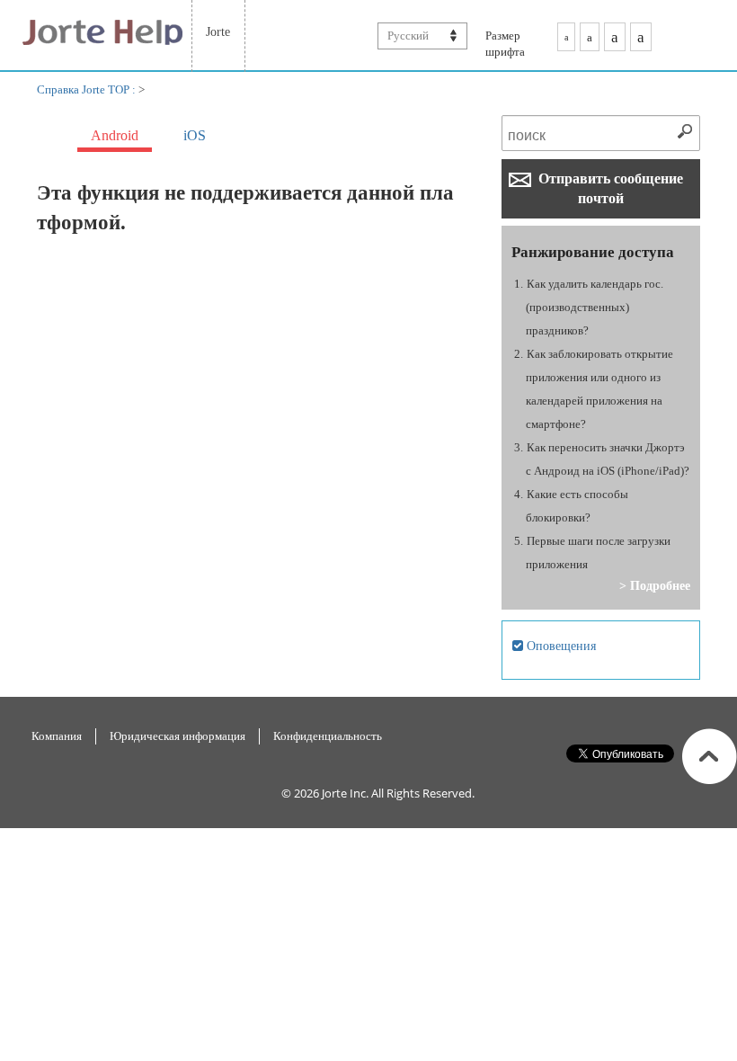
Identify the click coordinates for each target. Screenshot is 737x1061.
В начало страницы (709, 756)
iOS (194, 135)
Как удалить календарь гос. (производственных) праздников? (595, 307)
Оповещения (559, 645)
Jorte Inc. (345, 793)
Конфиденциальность (327, 736)
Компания (56, 736)
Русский (408, 35)
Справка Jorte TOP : (87, 89)
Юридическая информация (177, 736)
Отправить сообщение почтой (609, 188)
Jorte (218, 31)
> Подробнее (654, 585)
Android (114, 135)
